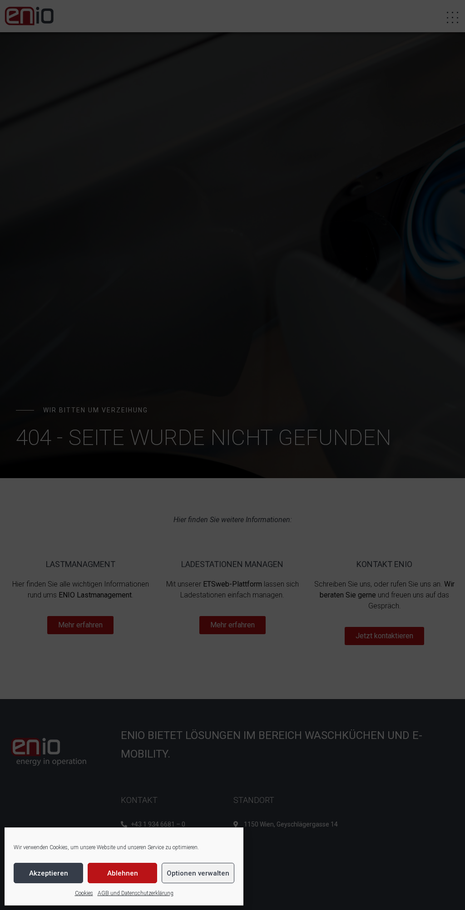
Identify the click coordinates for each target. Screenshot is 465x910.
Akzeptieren (48, 873)
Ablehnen (122, 873)
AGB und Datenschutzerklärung (135, 893)
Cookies (84, 893)
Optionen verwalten (198, 873)
